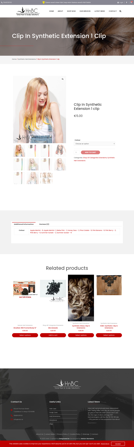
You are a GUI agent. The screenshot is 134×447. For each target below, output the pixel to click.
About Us (39, 434)
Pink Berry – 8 (35, 233)
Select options (25, 335)
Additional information (24, 224)
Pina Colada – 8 (86, 230)
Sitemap (85, 434)
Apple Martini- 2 (50, 230)
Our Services (85, 11)
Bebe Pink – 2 (62, 230)
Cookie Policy (75, 434)
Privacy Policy (62, 434)
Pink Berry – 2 (110, 230)
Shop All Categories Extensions (95, 158)
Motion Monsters (87, 438)
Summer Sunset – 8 (64, 233)
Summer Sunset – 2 (48, 233)
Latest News (99, 11)
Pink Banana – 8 (99, 230)
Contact (113, 11)
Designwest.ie (64, 438)
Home (51, 11)
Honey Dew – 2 (73, 230)
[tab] (24, 224)
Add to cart (90, 152)
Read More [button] (105, 444)
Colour (77, 140)
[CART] (131, 2)
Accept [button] (118, 444)
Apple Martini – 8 (36, 230)
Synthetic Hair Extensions (27, 59)
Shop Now (71, 11)
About (60, 11)
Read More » (92, 423)
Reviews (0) (44, 224)
